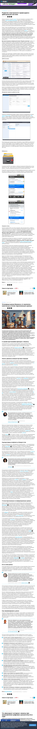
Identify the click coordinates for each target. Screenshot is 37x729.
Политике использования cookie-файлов (7, 727)
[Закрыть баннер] (19, 720)
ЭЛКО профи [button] (7, 446)
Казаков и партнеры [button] (19, 347)
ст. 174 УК (24, 403)
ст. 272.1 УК (12, 519)
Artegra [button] (6, 434)
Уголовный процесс (18, 691)
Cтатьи (3, 711)
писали (14, 19)
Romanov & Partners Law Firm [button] (27, 404)
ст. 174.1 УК (29, 403)
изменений (26, 378)
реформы (6, 512)
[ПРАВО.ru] (4, 1)
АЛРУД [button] (30, 530)
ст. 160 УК (8, 454)
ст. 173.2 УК (26, 471)
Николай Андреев (8, 691)
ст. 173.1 (21, 471)
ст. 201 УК (32, 451)
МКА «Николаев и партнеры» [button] (13, 631)
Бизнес (25, 691)
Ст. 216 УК (23, 557)
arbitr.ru (26, 30)
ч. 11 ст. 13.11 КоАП (19, 515)
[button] (8, 16)
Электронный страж (6, 115)
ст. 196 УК (16, 479)
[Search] (33, 1)
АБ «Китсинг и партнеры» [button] (23, 388)
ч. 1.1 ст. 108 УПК (12, 391)
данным (24, 479)
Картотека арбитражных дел (11, 20)
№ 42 (12, 491)
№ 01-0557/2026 (19, 537)
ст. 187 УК (18, 378)
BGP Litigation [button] (4, 505)
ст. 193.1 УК (27, 430)
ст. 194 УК (24, 432)
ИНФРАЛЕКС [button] (16, 557)
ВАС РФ (21, 282)
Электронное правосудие (12, 282)
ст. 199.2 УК (15, 364)
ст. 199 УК (11, 362)
